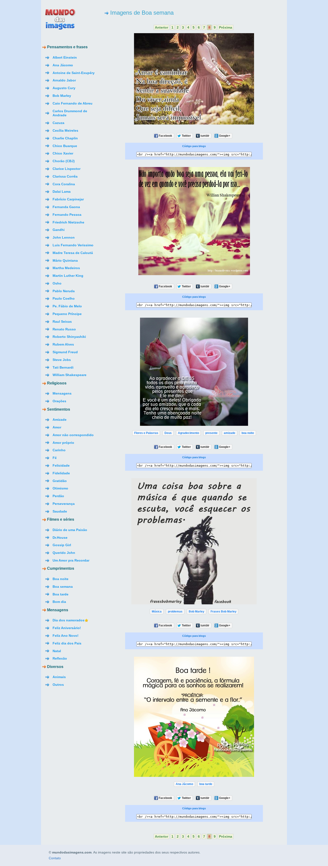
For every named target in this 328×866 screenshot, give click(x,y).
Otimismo (60, 488)
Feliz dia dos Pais (67, 643)
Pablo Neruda (64, 291)
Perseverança (64, 504)
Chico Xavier (63, 153)
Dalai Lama (62, 191)
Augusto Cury (64, 88)
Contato (55, 858)
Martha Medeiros (66, 268)
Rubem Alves (63, 344)
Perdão (58, 496)
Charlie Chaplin (65, 138)
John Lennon (64, 237)
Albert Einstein (65, 57)
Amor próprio (63, 443)
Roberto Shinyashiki (69, 337)
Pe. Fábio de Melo (67, 306)
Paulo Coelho (64, 298)
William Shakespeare (69, 375)
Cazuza (58, 123)
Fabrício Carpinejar (68, 199)
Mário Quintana (65, 260)
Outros (58, 685)
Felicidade (61, 465)
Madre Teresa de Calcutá (73, 253)
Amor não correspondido (73, 435)
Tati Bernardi (63, 367)
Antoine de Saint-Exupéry (74, 73)
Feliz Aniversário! (67, 628)
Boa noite (60, 579)
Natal (57, 651)
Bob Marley (62, 96)
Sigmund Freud (65, 352)
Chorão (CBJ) (64, 161)
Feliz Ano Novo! (66, 635)
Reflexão (60, 658)
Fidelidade (61, 473)
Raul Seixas (62, 321)
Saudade (60, 511)
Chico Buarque (65, 146)
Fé (55, 458)
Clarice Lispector (66, 169)
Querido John (64, 553)
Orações (59, 401)
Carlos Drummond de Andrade (70, 113)
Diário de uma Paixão (70, 530)
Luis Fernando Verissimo (73, 245)
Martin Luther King (68, 276)
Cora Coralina (64, 184)
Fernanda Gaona (66, 207)
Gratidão (60, 481)
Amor (57, 427)
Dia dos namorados (69, 620)
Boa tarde (60, 594)
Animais (59, 677)
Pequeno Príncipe (67, 314)
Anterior (161, 27)
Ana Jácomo (63, 65)
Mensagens (62, 393)
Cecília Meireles (65, 130)
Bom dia (59, 602)
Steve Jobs (62, 360)
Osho (57, 283)
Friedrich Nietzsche (68, 222)
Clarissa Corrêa (65, 176)
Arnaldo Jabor (64, 80)
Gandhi (59, 230)
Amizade (60, 419)
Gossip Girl (62, 545)
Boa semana (63, 586)
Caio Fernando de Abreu (72, 103)
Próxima (225, 27)
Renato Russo (64, 329)
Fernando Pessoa (67, 214)
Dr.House (60, 537)
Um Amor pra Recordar (71, 560)
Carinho (59, 450)
